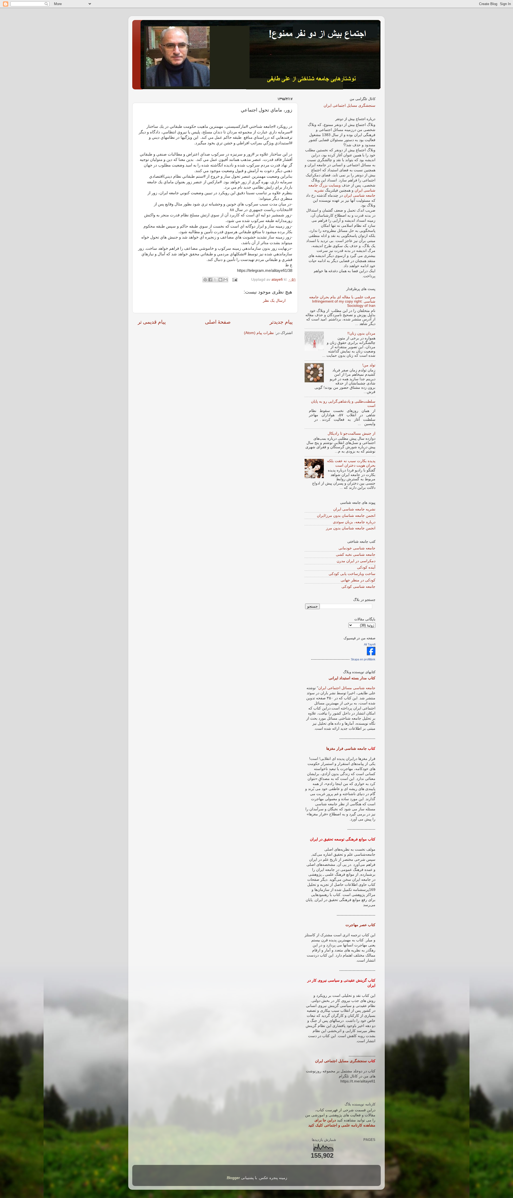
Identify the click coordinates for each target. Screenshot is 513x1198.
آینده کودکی (366, 567)
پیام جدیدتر (281, 322)
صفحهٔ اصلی (218, 322)
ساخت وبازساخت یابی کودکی (352, 574)
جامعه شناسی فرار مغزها (346, 749)
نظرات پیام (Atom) (259, 333)
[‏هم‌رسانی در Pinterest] (205, 279)
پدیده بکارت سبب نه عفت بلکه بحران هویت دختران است (351, 463)
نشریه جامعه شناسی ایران (354, 509)
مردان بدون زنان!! (361, 333)
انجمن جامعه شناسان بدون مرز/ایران (346, 516)
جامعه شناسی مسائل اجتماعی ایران (346, 688)
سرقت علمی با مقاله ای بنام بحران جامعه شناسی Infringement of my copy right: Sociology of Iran (342, 301)
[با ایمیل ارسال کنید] (225, 279)
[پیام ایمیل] (235, 279)
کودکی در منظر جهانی (358, 580)
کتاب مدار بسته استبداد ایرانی (352, 678)
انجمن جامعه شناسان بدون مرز (350, 528)
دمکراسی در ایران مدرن (356, 561)
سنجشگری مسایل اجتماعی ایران (349, 106)
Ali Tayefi (369, 644)
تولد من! (368, 365)
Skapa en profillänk (363, 659)
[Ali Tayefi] (371, 654)
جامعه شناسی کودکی (358, 587)
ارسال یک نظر (274, 301)
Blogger (233, 1178)
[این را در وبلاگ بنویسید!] (220, 279)
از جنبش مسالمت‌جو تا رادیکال (351, 433)
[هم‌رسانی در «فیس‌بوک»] (210, 279)
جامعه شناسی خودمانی (357, 548)
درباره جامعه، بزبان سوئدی (354, 522)
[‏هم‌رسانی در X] (215, 279)
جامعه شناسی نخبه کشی (355, 555)
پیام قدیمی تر (152, 322)
